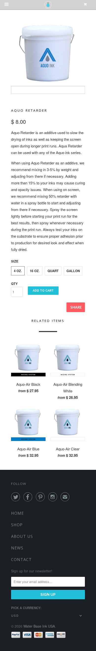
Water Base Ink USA (39, 626)
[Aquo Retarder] (48, 57)
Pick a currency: (26, 607)
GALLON (73, 270)
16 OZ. (35, 270)
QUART (53, 270)
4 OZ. (18, 270)
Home (17, 513)
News (17, 548)
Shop (17, 525)
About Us (22, 536)
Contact (21, 559)
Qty (14, 283)
